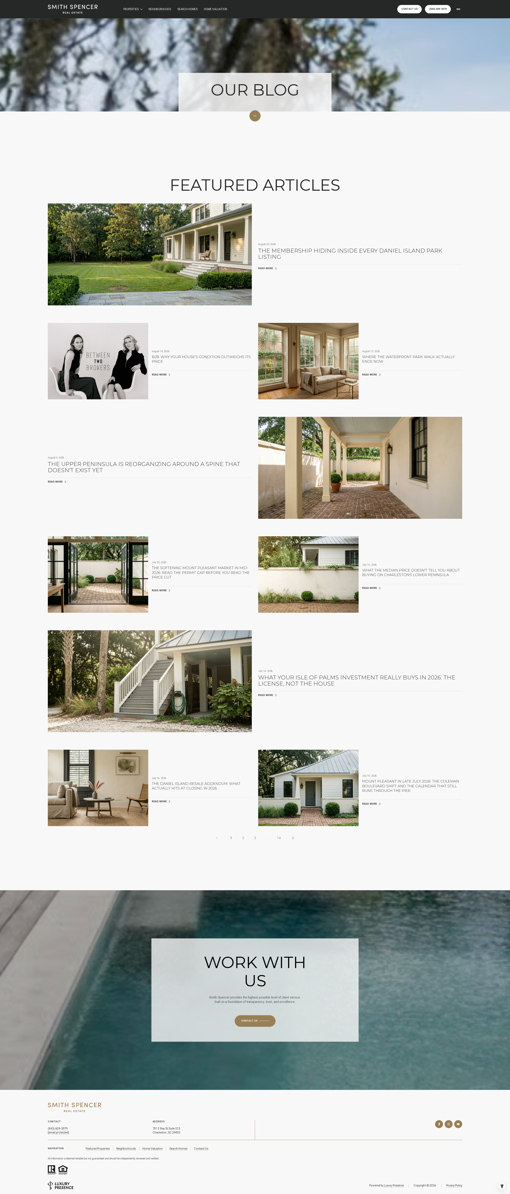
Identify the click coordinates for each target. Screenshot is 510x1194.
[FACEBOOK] (439, 1124)
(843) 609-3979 (438, 9)
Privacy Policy (454, 1185)
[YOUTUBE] (458, 1124)
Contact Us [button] (409, 9)
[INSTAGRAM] (449, 1124)
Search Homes (187, 9)
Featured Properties (98, 1148)
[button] (255, 1021)
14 (279, 838)
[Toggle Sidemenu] (458, 9)
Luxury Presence (394, 1185)
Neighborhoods (160, 9)
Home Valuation (215, 9)
